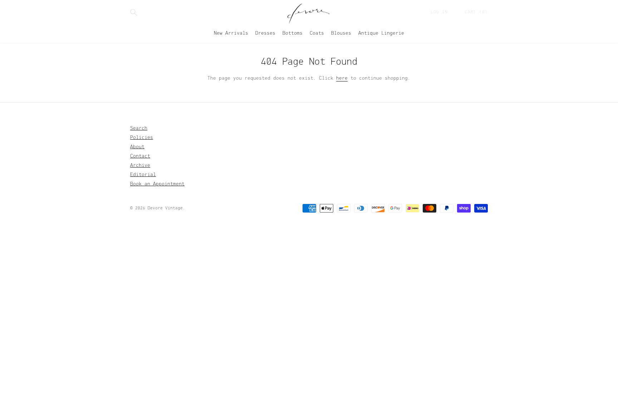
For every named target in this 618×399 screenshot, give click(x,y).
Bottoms (293, 33)
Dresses (265, 33)
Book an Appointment (157, 184)
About (137, 147)
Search (138, 128)
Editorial (143, 175)
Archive (140, 165)
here (342, 78)
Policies (141, 137)
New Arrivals (231, 33)
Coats (317, 33)
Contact (140, 156)
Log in (441, 12)
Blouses (341, 33)
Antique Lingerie (381, 33)
